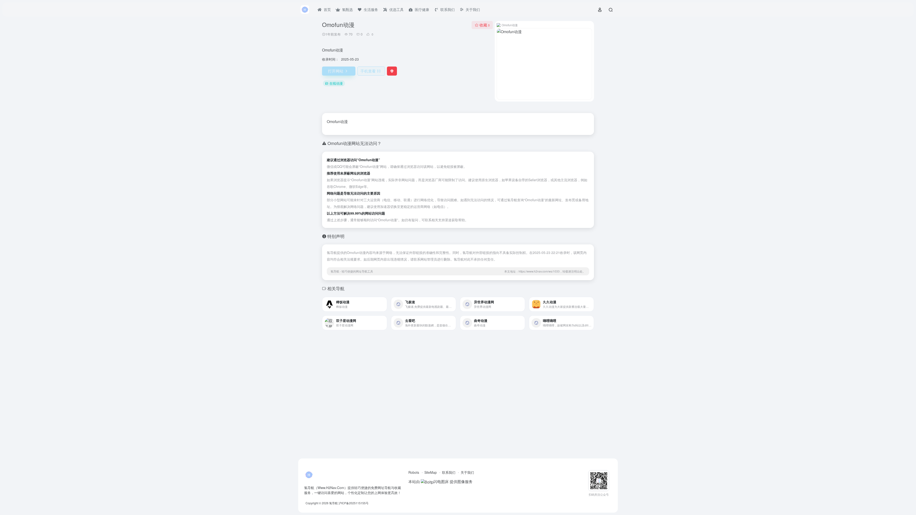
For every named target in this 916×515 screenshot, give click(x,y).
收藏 (484, 25)
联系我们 (448, 472)
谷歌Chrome (336, 186)
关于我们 (467, 472)
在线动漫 (336, 83)
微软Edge (356, 186)
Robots (413, 472)
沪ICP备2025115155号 (353, 503)
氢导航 (333, 503)
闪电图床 (441, 481)
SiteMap (430, 472)
